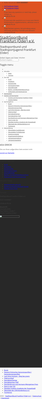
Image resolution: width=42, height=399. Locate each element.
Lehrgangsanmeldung (14, 138)
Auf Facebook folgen (11, 6)
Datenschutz (37, 396)
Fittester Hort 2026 (10, 189)
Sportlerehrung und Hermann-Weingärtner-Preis (23, 118)
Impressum (5, 398)
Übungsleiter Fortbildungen (16, 132)
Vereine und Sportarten (11, 96)
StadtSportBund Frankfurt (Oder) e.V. (18, 396)
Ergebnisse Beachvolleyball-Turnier (16, 187)
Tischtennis (11, 126)
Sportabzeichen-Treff (14, 116)
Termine (10, 75)
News (10, 73)
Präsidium (11, 81)
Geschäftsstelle (12, 87)
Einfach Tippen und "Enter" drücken (12, 58)
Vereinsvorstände (13, 134)
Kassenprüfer (12, 83)
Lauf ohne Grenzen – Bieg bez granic (19, 110)
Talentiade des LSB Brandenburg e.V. (19, 124)
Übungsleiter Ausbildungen (16, 130)
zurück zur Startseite (7, 153)
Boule (10, 104)
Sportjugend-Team (13, 85)
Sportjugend (8, 94)
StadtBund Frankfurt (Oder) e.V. (17, 39)
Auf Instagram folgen (11, 8)
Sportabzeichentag (14, 114)
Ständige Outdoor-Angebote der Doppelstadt (22, 122)
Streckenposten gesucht (12, 184)
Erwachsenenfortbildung (15, 136)
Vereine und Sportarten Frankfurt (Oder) (20, 98)
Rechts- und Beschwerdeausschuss (18, 90)
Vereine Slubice (12, 100)
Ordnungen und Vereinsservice (17, 92)
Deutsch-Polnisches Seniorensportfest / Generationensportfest (18, 373)
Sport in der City (13, 120)
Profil (9, 79)
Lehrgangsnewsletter (14, 140)
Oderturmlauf (12, 112)
